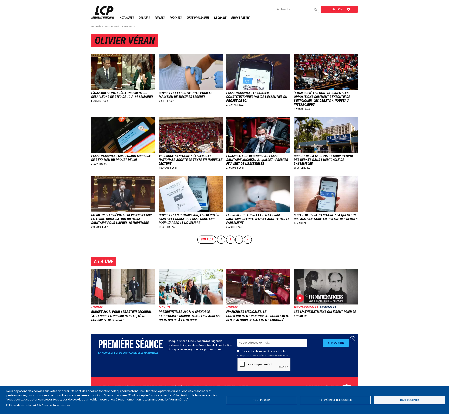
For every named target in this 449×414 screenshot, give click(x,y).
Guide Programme (198, 17)
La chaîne (220, 17)
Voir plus (207, 239)
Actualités (127, 17)
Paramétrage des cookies (335, 400)
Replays (160, 17)
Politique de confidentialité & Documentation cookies (38, 405)
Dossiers (144, 17)
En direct (338, 9)
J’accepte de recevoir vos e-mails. (263, 353)
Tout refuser (261, 400)
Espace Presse (240, 17)
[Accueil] (102, 17)
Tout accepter (409, 400)
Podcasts (176, 17)
